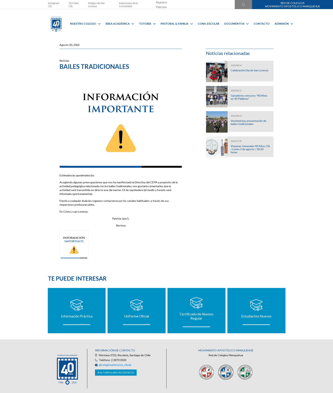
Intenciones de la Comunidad (128, 5)
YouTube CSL (74, 5)
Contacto (262, 23)
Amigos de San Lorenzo (96, 5)
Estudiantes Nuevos (256, 316)
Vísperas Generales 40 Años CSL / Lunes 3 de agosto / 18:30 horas (250, 149)
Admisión (282, 23)
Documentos (234, 23)
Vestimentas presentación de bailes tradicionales (248, 122)
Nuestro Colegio (83, 23)
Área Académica (117, 23)
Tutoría (145, 23)
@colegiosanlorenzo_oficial (115, 364)
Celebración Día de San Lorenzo (249, 70)
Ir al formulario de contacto (116, 372)
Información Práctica (76, 316)
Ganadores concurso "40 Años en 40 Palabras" (249, 97)
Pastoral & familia (174, 23)
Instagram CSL (53, 5)
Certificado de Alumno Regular (196, 316)
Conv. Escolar (208, 23)
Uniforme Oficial (136, 316)
